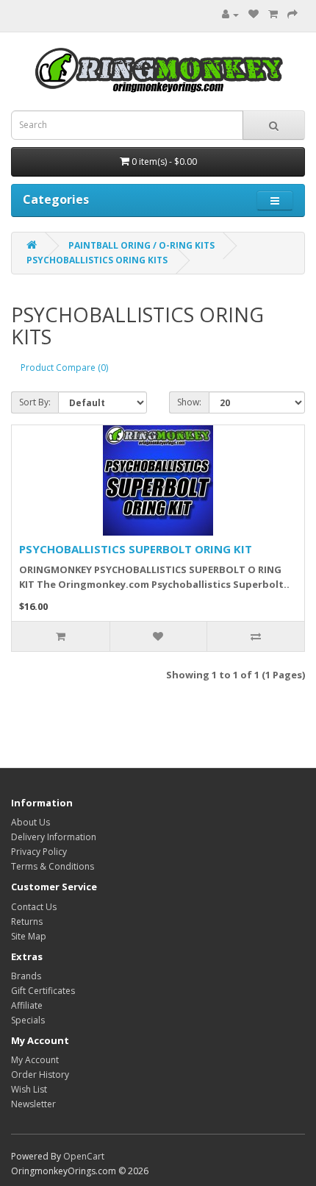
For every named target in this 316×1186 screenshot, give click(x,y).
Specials (28, 1020)
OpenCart (83, 1156)
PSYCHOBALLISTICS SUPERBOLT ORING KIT (135, 548)
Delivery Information (53, 837)
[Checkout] (292, 14)
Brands (26, 976)
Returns (27, 921)
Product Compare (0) (64, 367)
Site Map (28, 936)
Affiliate (27, 1005)
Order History (40, 1074)
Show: (189, 402)
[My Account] (226, 14)
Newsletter (33, 1104)
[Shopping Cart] (273, 14)
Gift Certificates (43, 990)
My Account (35, 1060)
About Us (30, 822)
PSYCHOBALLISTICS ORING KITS (97, 260)
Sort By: (35, 402)
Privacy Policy (39, 851)
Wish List (29, 1089)
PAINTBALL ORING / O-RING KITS (141, 245)
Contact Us (34, 907)
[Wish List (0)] (253, 14)
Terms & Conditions (52, 866)
